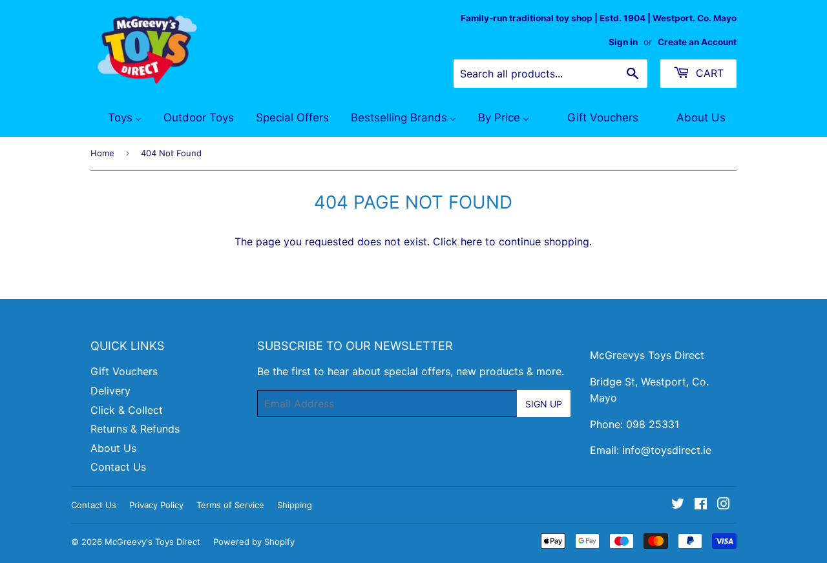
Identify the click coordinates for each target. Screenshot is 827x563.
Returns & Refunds (135, 428)
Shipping (294, 505)
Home (102, 153)
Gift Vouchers (124, 371)
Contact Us (118, 466)
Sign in (623, 42)
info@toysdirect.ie (666, 450)
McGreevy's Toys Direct (152, 542)
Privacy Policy (156, 505)
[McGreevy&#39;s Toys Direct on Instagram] (723, 504)
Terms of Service (230, 505)
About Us (113, 448)
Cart (708, 73)
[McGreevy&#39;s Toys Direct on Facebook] (700, 504)
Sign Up (543, 403)
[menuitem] (116, 118)
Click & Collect (126, 410)
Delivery (110, 390)
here (471, 241)
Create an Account (697, 42)
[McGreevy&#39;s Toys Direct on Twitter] (677, 504)
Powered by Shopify (254, 542)
